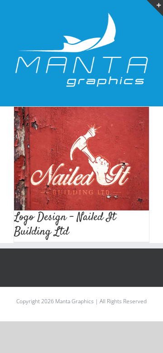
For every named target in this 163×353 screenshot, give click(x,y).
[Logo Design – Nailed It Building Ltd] (81, 174)
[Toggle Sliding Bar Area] (155, 8)
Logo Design (81, 206)
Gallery (92, 142)
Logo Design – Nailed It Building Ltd (71, 151)
